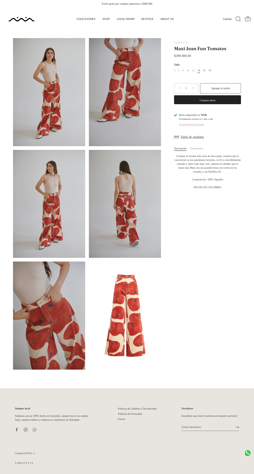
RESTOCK (147, 19)
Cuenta (227, 19)
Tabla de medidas (192, 137)
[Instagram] (26, 429)
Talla (177, 64)
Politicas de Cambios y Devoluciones (137, 408)
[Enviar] (237, 427)
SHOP (106, 19)
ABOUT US (167, 19)
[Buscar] (238, 19)
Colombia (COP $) (23, 453)
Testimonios (196, 148)
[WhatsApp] (34, 429)
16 (204, 70)
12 (193, 70)
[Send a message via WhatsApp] (247, 453)
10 (188, 70)
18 (209, 70)
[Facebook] (17, 429)
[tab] (182, 148)
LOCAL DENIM (125, 19)
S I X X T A (180, 42)
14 (198, 70)
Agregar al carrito (220, 88)
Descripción (180, 148)
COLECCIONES (86, 19)
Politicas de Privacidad (130, 414)
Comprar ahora (208, 100)
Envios (121, 419)
